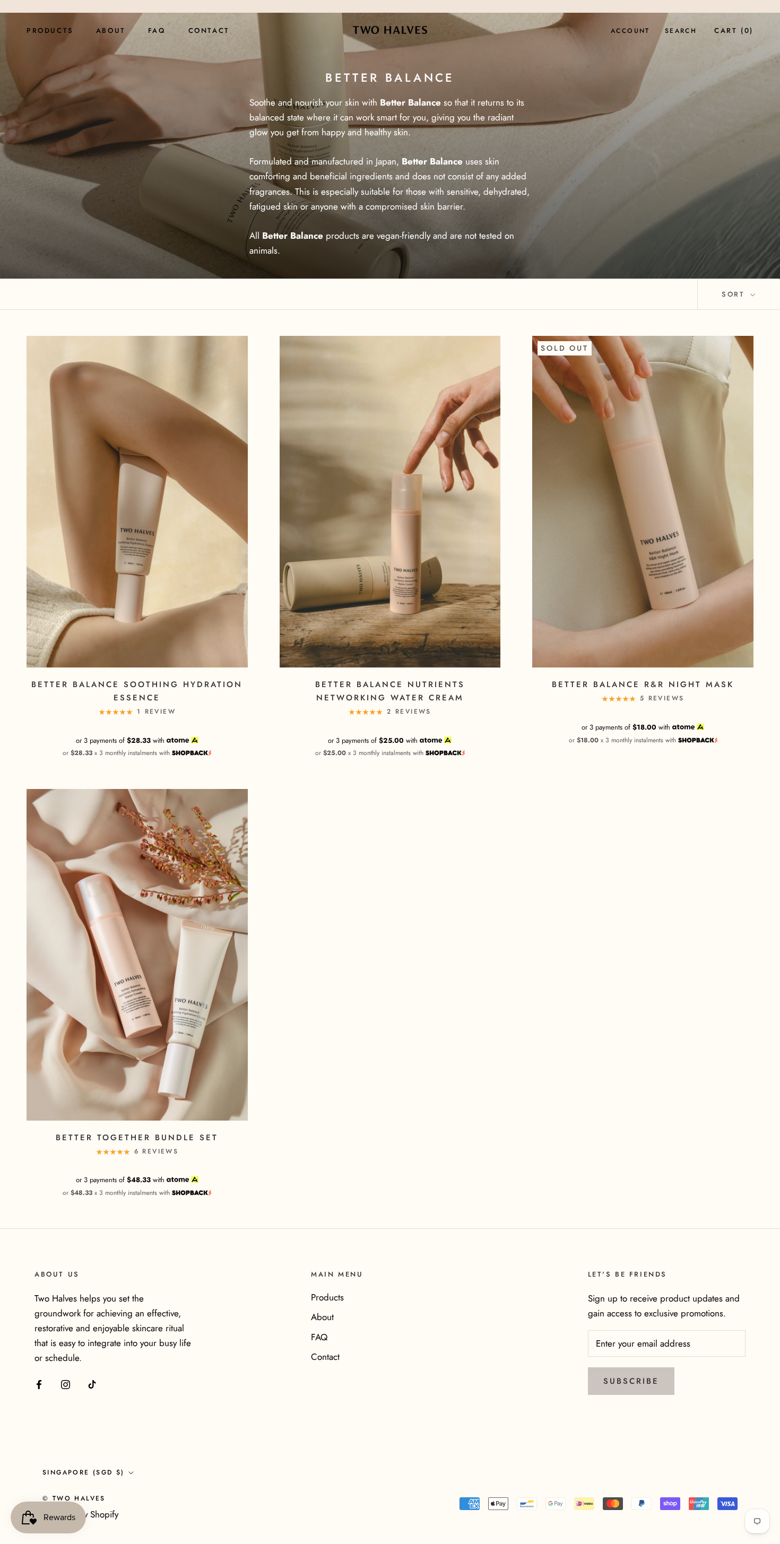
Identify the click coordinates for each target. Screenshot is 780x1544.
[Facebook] (39, 1383)
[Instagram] (65, 1383)
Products (50, 30)
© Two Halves (74, 1498)
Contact (209, 30)
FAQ (157, 30)
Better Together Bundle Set (137, 1137)
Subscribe (631, 1381)
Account (630, 31)
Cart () (733, 30)
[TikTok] (92, 1383)
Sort (735, 294)
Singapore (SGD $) (83, 1472)
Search (681, 31)
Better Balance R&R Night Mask (643, 684)
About (111, 30)
